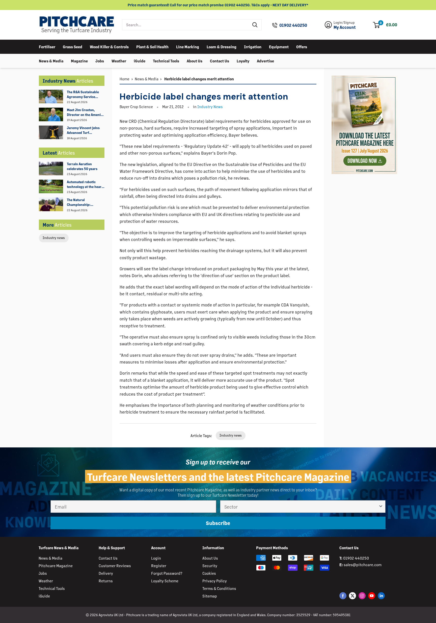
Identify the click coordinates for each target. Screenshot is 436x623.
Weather (119, 60)
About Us (194, 60)
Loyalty (243, 60)
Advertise (265, 60)
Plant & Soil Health (152, 46)
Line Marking (187, 46)
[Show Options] (380, 506)
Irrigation (252, 46)
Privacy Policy (214, 580)
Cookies (209, 573)
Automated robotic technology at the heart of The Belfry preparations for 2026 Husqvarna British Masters (85, 184)
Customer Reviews (115, 565)
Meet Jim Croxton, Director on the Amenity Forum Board (85, 112)
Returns (106, 580)
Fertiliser (47, 46)
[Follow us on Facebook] (342, 595)
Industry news (54, 237)
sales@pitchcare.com (363, 564)
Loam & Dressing (221, 46)
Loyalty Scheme (164, 580)
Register (158, 565)
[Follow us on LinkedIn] (381, 595)
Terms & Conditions (219, 588)
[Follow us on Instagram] (362, 595)
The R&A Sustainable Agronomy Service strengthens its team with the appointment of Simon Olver (85, 94)
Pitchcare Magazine (56, 565)
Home (124, 78)
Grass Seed (72, 46)
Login (156, 558)
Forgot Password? (166, 573)
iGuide (139, 60)
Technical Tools (166, 60)
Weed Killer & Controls (109, 46)
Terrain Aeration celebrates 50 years (82, 166)
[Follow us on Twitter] (352, 595)
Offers (301, 46)
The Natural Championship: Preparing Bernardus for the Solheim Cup (83, 202)
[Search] (255, 24)
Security (209, 565)
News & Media (51, 60)
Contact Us (219, 60)
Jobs (99, 60)
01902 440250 (293, 25)
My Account (345, 27)
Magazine (79, 60)
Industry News (210, 106)
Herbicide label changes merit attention (199, 78)
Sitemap (209, 595)
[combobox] (185, 24)
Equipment (279, 46)
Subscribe (218, 523)
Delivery (106, 573)
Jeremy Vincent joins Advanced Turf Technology (83, 130)
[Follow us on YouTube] (371, 595)
